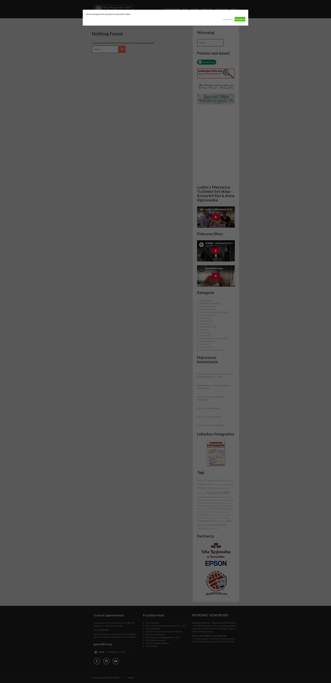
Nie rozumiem (228, 19)
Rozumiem (240, 19)
